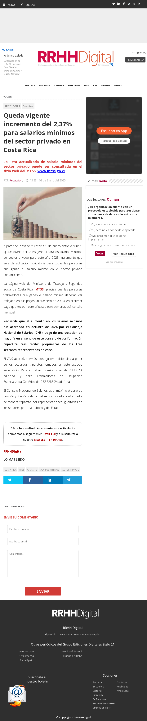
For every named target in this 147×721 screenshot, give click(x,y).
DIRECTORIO (90, 85)
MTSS (21, 469)
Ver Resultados (123, 254)
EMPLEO (118, 85)
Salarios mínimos (49, 469)
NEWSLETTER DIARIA (48, 439)
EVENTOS (105, 85)
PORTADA (30, 85)
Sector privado (70, 469)
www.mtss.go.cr (51, 171)
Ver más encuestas (114, 262)
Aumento (32, 469)
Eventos (28, 106)
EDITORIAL (59, 85)
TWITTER (49, 434)
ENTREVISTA (74, 85)
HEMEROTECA (135, 60)
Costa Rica (10, 469)
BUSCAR (29, 5)
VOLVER (7, 96)
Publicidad (122, 686)
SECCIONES (44, 85)
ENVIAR (42, 591)
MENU (10, 5)
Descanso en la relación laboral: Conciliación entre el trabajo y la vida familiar (12, 67)
